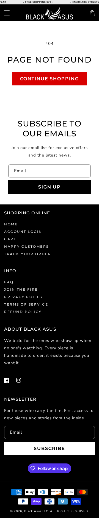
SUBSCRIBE (49, 448)
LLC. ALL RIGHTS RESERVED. (65, 511)
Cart (10, 239)
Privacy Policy (23, 297)
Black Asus (32, 511)
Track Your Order (27, 254)
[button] (7, 13)
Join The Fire (21, 289)
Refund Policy (23, 312)
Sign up (49, 187)
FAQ (9, 282)
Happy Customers (26, 246)
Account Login (23, 232)
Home (11, 224)
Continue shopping (49, 78)
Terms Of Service (26, 304)
